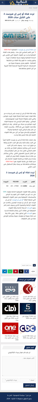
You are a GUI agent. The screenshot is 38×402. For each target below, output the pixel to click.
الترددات (29, 207)
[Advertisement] (19, 91)
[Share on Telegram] (4, 271)
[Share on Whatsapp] (10, 271)
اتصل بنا (9, 395)
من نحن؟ (28, 395)
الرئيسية (35, 8)
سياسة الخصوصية (19, 395)
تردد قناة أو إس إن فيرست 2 (26, 49)
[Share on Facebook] (26, 271)
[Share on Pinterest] (15, 271)
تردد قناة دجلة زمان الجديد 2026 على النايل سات (11, 318)
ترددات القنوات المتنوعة (26, 265)
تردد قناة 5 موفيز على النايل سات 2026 (29, 317)
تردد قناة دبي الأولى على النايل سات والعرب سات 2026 (10, 298)
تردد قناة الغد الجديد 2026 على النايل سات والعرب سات (29, 298)
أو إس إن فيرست (17, 199)
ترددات (30, 8)
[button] (2, 2)
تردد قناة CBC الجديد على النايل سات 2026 (29, 337)
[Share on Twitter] (21, 271)
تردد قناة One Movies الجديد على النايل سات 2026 (11, 338)
